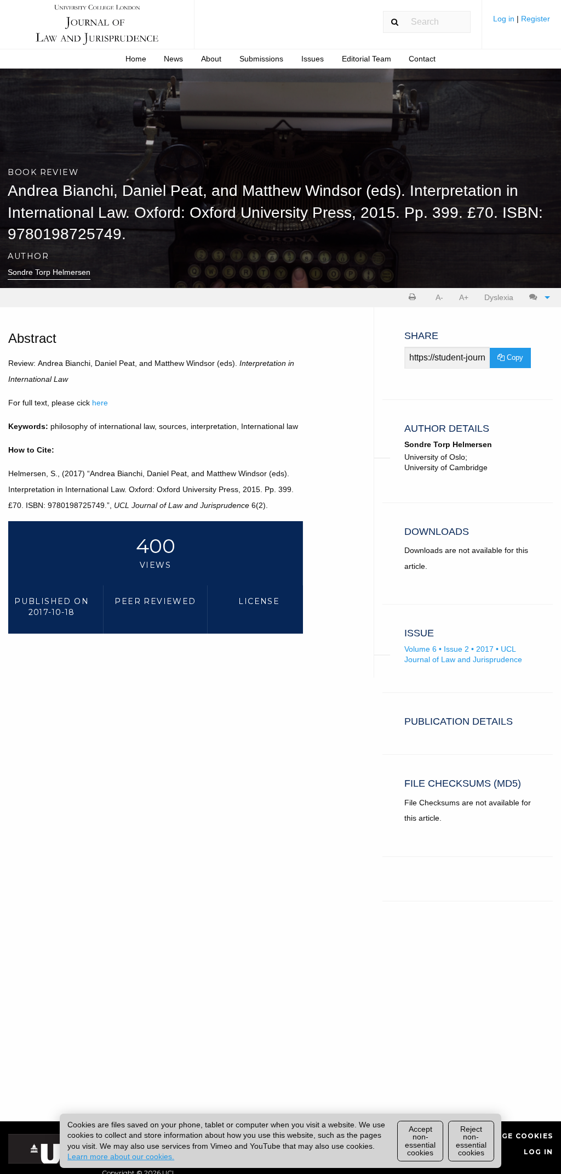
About (211, 58)
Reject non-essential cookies (471, 1141)
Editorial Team (366, 58)
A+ (463, 297)
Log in (505, 18)
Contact (422, 58)
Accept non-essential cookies (420, 1141)
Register (535, 18)
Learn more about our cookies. (120, 1156)
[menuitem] (521, 23)
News (173, 58)
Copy (514, 357)
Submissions (261, 58)
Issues (312, 58)
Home (135, 58)
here (100, 402)
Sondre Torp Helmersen (49, 272)
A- (439, 297)
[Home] (97, 29)
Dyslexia (498, 297)
